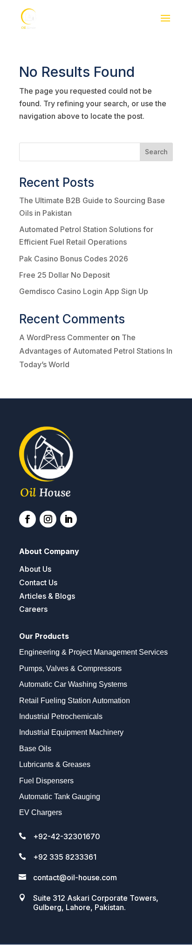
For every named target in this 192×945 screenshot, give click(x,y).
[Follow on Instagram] (48, 519)
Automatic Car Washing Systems (73, 684)
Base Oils (35, 749)
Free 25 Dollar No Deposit (64, 275)
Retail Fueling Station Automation (74, 701)
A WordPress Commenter (64, 337)
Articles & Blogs (47, 596)
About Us (35, 569)
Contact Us (38, 582)
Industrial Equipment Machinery (71, 732)
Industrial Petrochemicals (61, 716)
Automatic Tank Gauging (59, 797)
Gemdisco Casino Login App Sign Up (83, 291)
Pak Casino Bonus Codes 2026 (73, 258)
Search (156, 152)
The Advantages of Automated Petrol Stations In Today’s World (95, 351)
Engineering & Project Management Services (93, 652)
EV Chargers (40, 812)
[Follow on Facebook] (27, 519)
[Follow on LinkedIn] (68, 519)
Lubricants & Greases (54, 764)
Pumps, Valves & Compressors (70, 668)
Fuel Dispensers (46, 781)
